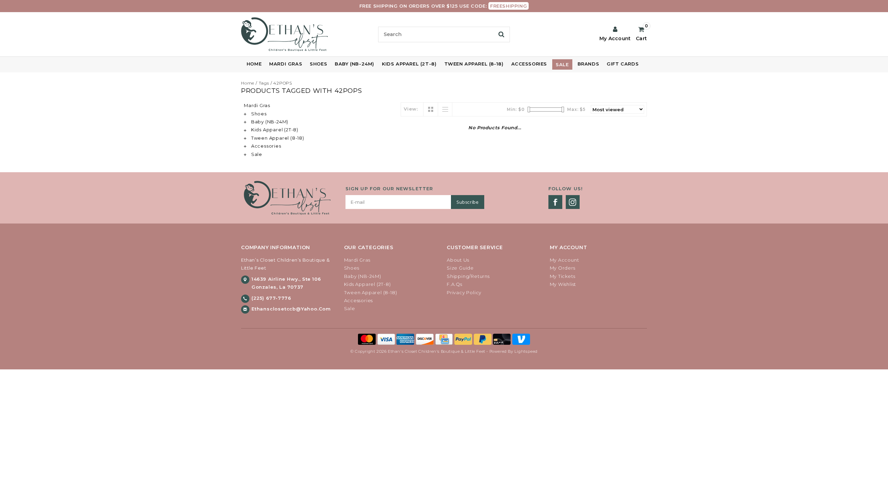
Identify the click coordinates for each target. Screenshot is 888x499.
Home (254, 64)
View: (411, 109)
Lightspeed (526, 351)
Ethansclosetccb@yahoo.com (291, 309)
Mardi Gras (285, 64)
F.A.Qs (454, 284)
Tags (264, 83)
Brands (588, 64)
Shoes (318, 64)
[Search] (501, 34)
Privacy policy (464, 292)
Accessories (529, 64)
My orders (562, 268)
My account (564, 260)
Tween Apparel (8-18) (474, 64)
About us (458, 260)
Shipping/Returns (468, 276)
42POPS (282, 83)
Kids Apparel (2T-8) (409, 64)
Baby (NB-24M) (354, 64)
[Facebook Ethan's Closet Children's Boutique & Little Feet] (555, 202)
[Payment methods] (367, 339)
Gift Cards (623, 64)
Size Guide (460, 268)
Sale (562, 64)
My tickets (562, 276)
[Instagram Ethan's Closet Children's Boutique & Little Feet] (573, 202)
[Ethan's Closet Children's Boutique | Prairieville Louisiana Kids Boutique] (307, 34)
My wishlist (563, 284)
